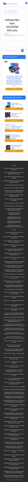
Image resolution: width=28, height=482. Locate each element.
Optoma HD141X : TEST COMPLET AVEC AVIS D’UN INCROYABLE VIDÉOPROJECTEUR (14, 350)
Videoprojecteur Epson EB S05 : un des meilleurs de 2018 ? (14, 451)
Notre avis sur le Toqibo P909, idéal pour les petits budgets (14, 305)
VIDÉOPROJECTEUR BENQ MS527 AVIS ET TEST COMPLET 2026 (14, 418)
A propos (14, 165)
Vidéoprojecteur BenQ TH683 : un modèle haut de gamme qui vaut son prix (14, 422)
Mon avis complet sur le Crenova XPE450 (14, 289)
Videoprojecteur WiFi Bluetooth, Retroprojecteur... (16, 115)
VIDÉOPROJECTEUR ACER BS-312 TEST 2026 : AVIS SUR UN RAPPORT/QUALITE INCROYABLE (14, 401)
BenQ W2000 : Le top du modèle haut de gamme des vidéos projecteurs (14, 181)
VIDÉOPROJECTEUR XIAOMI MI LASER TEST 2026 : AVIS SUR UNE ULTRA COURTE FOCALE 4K (14, 476)
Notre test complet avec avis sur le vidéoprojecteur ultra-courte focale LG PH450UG (14, 337)
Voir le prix (14, 89)
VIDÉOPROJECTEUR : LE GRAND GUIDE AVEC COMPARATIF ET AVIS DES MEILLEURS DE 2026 (14, 393)
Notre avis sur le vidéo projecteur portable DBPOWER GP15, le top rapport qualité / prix (14, 313)
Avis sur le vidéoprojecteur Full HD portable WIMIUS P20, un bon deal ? (14, 173)
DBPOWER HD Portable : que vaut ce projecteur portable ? (14, 245)
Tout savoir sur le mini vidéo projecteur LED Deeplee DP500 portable (14, 379)
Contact (14, 229)
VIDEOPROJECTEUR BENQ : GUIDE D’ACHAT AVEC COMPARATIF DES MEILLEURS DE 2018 (14, 413)
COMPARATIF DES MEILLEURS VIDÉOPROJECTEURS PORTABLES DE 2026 (14, 226)
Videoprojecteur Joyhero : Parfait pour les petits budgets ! (14, 455)
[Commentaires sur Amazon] (15, 118)
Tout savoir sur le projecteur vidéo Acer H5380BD (14, 386)
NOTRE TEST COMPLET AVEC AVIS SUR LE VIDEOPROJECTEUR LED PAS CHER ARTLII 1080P (14, 329)
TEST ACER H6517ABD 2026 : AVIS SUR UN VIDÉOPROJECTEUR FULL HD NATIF (14, 370)
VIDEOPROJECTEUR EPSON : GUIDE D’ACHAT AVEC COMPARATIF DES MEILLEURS (14, 447)
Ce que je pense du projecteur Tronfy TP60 (14, 185)
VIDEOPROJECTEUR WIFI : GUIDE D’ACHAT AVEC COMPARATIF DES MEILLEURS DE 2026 (14, 472)
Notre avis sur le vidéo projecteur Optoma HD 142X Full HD (14, 309)
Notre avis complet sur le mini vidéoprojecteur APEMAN (14, 297)
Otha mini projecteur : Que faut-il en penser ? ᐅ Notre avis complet (14, 358)
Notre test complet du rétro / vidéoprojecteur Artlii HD (14, 341)
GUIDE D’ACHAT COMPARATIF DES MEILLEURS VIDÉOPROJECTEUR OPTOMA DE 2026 (14, 262)
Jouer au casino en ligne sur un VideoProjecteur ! (14, 274)
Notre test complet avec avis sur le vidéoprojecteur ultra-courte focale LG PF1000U (14, 333)
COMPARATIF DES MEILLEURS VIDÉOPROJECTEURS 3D (14, 213)
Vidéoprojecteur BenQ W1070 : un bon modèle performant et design (14, 426)
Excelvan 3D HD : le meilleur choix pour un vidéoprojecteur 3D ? (14, 254)
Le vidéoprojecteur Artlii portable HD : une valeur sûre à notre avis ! (14, 277)
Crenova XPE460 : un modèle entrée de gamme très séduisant (14, 237)
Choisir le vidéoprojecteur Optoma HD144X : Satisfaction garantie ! (14, 195)
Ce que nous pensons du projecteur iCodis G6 (14, 187)
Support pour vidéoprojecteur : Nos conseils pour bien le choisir (14, 366)
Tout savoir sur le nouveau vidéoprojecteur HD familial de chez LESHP (14, 383)
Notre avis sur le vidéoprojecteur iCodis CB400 (14, 317)
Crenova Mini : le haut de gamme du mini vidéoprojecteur (14, 233)
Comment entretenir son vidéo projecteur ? (14, 206)
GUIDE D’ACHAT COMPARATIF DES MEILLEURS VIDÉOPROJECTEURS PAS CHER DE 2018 (14, 270)
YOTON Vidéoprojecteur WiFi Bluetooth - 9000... (16, 126)
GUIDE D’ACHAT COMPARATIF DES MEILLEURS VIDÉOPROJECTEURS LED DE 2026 (14, 266)
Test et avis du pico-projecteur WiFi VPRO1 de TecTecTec (14, 374)
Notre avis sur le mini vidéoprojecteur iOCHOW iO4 (14, 301)
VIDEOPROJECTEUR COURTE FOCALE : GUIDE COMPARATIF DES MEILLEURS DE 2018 (14, 443)
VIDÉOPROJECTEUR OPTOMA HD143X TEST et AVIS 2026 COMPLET (14, 459)
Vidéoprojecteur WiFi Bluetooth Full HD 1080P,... (16, 147)
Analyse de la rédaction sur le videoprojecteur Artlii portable (14, 169)
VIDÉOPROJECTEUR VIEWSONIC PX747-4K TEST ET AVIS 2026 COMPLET (14, 468)
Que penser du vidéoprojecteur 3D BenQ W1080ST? (14, 362)
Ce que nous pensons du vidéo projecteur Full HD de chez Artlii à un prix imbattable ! (14, 191)
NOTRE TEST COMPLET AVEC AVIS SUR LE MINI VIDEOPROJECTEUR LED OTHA (14, 320)
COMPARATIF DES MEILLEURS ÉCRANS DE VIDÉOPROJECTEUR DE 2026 (14, 209)
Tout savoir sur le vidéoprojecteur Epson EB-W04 (14, 389)
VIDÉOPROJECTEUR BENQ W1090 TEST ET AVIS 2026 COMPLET (14, 430)
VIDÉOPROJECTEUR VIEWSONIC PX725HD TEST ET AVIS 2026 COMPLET (14, 463)
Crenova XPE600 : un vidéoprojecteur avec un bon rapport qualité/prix (14, 241)
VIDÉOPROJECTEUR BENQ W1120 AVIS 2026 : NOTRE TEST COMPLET (14, 434)
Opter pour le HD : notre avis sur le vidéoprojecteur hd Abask (14, 345)
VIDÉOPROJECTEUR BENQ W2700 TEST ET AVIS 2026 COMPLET (14, 438)
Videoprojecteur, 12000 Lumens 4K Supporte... (15, 136)
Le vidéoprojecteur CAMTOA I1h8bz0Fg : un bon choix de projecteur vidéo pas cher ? (14, 281)
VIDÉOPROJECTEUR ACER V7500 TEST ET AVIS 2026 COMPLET (14, 409)
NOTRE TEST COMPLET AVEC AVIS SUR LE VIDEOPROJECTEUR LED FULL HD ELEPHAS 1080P (14, 325)
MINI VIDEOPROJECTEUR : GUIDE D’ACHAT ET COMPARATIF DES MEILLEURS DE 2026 (14, 286)
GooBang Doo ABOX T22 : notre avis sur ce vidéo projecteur (14, 258)
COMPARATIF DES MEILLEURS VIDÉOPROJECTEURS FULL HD (14, 222)
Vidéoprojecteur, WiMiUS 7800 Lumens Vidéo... (16, 104)
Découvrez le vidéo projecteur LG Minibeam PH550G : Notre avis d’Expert (14, 249)
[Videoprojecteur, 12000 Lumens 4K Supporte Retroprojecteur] (7, 136)
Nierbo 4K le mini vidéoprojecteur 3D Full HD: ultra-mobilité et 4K (14, 293)
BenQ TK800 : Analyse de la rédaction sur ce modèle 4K (14, 177)
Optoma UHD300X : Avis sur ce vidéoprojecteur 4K (14, 354)
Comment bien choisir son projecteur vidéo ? (14, 203)
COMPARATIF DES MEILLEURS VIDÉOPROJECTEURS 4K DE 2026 (14, 217)
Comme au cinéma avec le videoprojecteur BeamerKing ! (14, 199)
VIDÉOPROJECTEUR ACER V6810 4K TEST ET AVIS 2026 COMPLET (14, 405)
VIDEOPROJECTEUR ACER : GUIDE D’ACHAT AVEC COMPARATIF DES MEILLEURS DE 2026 (14, 397)
